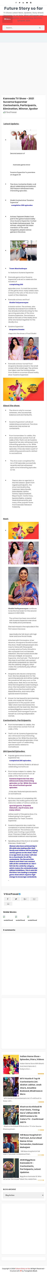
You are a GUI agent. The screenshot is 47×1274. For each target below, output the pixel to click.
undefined (8, 920)
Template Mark (30, 1271)
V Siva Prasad (11, 894)
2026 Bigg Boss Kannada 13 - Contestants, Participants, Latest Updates (30, 1166)
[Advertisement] (23, 68)
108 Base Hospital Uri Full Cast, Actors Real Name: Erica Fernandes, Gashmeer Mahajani (31, 1141)
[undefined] (8, 916)
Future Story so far (23, 8)
